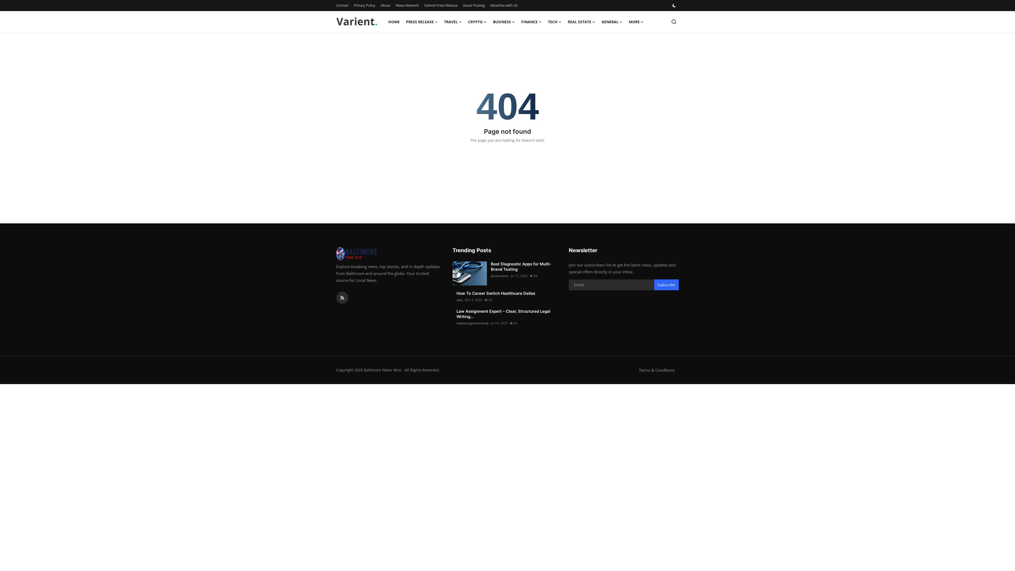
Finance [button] (529, 21)
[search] (674, 22)
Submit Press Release (441, 5)
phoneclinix (500, 276)
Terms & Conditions (657, 370)
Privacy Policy (364, 5)
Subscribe (666, 284)
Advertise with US (504, 5)
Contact (342, 5)
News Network (407, 5)
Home (394, 21)
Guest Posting (474, 5)
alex (459, 300)
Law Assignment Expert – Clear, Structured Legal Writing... (503, 314)
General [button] (610, 21)
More (634, 21)
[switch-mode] (675, 5)
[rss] (342, 298)
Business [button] (502, 21)
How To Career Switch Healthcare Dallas (495, 293)
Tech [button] (552, 21)
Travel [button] (451, 21)
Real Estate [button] (579, 21)
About (385, 5)
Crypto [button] (475, 21)
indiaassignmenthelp (472, 323)
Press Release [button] (420, 21)
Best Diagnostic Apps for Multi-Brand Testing (521, 266)
